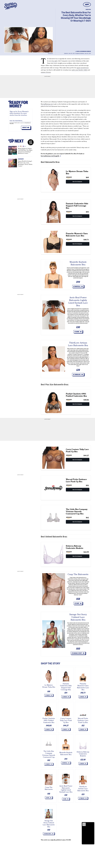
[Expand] (83, 823)
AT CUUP (77, 603)
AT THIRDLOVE (77, 374)
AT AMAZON (47, 695)
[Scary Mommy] (10, 5)
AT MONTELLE (76, 286)
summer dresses (46, 72)
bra (42, 115)
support (68, 115)
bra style (54, 61)
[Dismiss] (93, 823)
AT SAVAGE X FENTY (77, 653)
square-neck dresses (83, 68)
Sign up (24, 127)
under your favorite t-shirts (79, 70)
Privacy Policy (12, 123)
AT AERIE (76, 331)
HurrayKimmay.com (47, 104)
